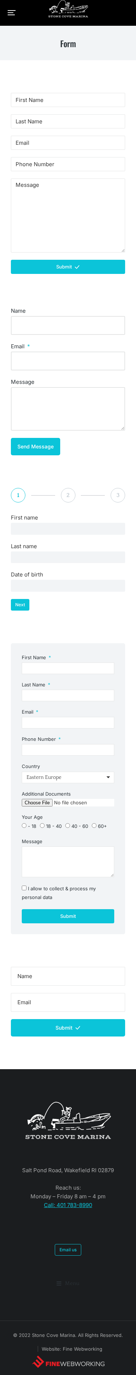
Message (22, 381)
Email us (68, 1249)
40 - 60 (79, 826)
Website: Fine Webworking (72, 1349)
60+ (102, 826)
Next (20, 604)
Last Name (34, 685)
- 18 (32, 826)
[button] (11, 12)
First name (24, 517)
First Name (35, 657)
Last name (24, 546)
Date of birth (27, 574)
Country (31, 766)
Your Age (32, 817)
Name (18, 310)
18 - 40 (54, 826)
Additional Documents (46, 794)
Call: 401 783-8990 (68, 1205)
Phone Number (39, 739)
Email (18, 346)
